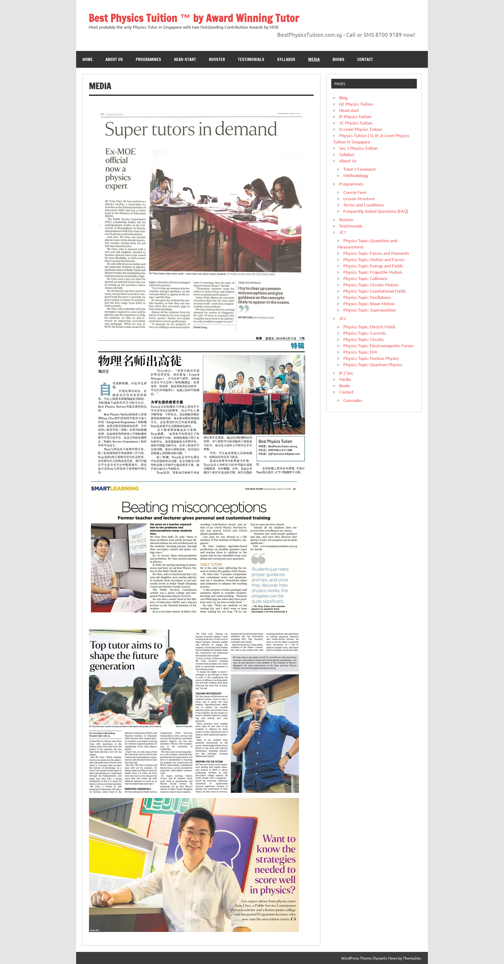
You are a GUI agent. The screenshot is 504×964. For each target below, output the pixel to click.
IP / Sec (346, 372)
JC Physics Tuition (355, 122)
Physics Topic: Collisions (365, 278)
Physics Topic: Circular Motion (370, 284)
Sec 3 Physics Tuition (358, 148)
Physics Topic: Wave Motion (369, 303)
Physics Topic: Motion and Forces (374, 259)
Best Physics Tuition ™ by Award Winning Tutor (194, 17)
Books (338, 59)
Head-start (185, 59)
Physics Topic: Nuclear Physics (371, 358)
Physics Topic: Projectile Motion (372, 271)
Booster (217, 59)
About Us (114, 59)
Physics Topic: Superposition (369, 309)
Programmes (148, 59)
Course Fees (354, 192)
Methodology (355, 175)
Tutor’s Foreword (359, 169)
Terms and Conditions (363, 204)
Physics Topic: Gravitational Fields (374, 290)
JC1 (342, 232)
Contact (365, 59)
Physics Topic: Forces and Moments (376, 253)
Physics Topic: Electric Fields (369, 326)
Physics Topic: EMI (360, 351)
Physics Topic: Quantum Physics (372, 364)
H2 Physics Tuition (356, 103)
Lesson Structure (359, 198)
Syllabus (286, 59)
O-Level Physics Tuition (360, 129)
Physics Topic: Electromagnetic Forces (378, 345)
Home (87, 59)
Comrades (352, 400)
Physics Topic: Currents (364, 332)
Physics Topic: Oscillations (367, 297)
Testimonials (251, 59)
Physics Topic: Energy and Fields (373, 265)
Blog (343, 97)
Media (314, 59)
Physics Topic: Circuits (363, 339)
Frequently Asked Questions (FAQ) (375, 211)
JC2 (342, 318)
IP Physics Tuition (355, 116)
